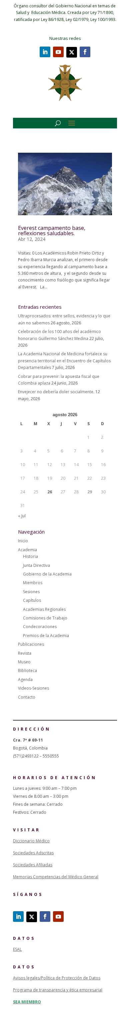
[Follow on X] (71, 52)
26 (49, 492)
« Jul (22, 516)
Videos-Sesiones (33, 688)
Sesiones (31, 591)
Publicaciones (31, 644)
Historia (30, 556)
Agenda (25, 679)
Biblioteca (27, 670)
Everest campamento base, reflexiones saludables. (51, 230)
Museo (24, 662)
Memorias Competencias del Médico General (55, 877)
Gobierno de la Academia (47, 574)
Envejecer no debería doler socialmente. (56, 392)
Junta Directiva (36, 565)
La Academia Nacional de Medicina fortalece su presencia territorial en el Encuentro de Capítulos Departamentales (64, 360)
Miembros (32, 583)
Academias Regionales (44, 609)
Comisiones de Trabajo (45, 618)
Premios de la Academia (46, 635)
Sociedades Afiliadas (32, 865)
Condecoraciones (40, 626)
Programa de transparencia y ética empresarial (57, 990)
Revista (24, 653)
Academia (27, 550)
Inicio (23, 541)
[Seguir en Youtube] (58, 52)
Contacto (26, 697)
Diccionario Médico (31, 841)
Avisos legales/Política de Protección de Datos (56, 978)
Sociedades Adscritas (33, 853)
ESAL (17, 949)
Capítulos (32, 600)
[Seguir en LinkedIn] (45, 52)
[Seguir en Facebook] (85, 52)
